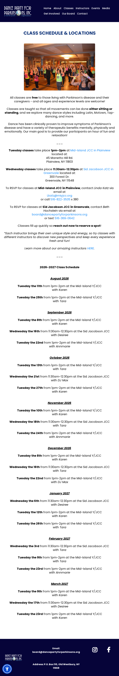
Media (106, 8)
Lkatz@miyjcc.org (59, 196)
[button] (7, 669)
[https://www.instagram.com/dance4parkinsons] (95, 649)
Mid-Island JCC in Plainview (90, 150)
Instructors (82, 8)
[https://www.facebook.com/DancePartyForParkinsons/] (109, 649)
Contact (82, 13)
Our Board (68, 13)
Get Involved (52, 13)
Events (96, 8)
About (57, 8)
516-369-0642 (65, 218)
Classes (68, 8)
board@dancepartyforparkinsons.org (59, 214)
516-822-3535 (60, 199)
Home (47, 8)
